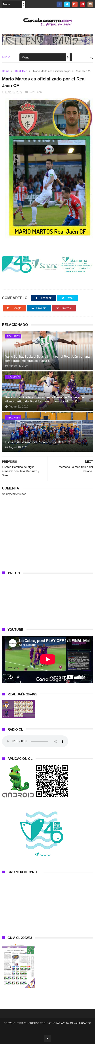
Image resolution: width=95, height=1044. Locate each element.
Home (5, 71)
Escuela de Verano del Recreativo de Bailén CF (38, 442)
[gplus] (75, 4)
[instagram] (90, 4)
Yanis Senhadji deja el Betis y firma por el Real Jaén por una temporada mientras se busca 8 (47, 359)
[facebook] (59, 4)
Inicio (6, 57)
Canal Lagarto (80, 1023)
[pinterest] (82, 4)
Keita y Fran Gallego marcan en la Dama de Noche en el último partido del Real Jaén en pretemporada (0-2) (45, 399)
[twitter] (67, 4)
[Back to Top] (47, 1038)
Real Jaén (21, 71)
